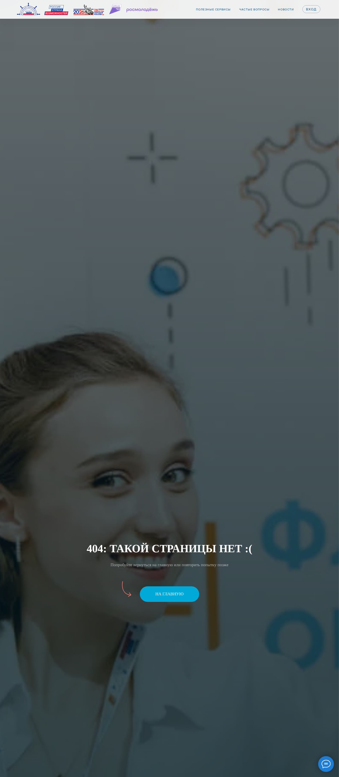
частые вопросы (254, 9)
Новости (286, 9)
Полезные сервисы (213, 9)
